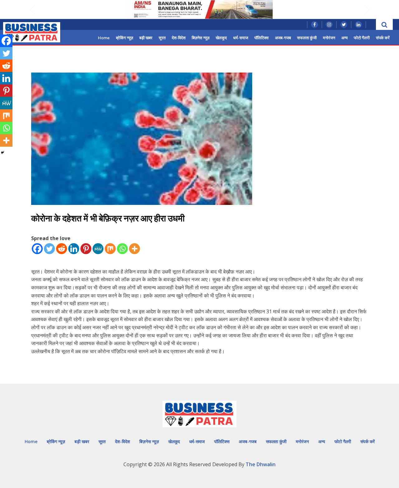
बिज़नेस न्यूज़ (200, 37)
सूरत (162, 37)
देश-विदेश (178, 37)
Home (104, 37)
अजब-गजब (283, 37)
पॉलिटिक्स (261, 37)
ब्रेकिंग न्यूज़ (124, 37)
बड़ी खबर (145, 37)
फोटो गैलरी (362, 37)
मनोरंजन (329, 37)
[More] (134, 248)
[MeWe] (98, 248)
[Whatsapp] (122, 248)
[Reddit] (61, 248)
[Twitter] (49, 248)
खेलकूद (221, 37)
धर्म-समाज (240, 37)
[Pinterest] (85, 248)
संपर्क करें (383, 37)
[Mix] (110, 248)
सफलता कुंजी (307, 37)
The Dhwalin (261, 464)
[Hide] (2, 152)
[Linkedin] (73, 248)
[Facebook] (37, 248)
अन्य (344, 37)
